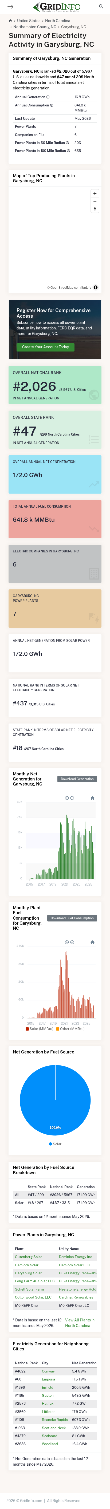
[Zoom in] (95, 193)
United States (28, 21)
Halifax (47, 1403)
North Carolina (57, 21)
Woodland (50, 1444)
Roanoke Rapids (55, 1419)
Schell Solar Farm (29, 1289)
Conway (48, 1371)
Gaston (48, 1395)
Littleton (49, 1411)
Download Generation (77, 779)
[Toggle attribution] (95, 287)
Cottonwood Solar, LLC (33, 1297)
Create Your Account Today (45, 347)
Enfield (47, 1387)
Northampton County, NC (34, 27)
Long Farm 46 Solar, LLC (35, 1281)
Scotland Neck (54, 1428)
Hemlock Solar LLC (74, 1265)
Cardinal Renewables (76, 1297)
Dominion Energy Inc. (76, 1257)
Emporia (48, 1379)
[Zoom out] (95, 201)
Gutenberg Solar (28, 1257)
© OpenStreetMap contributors (69, 287)
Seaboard (49, 1436)
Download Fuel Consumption (72, 918)
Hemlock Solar (26, 1265)
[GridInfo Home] (56, 7)
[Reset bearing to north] (95, 209)
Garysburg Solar (28, 1273)
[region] (55, 240)
